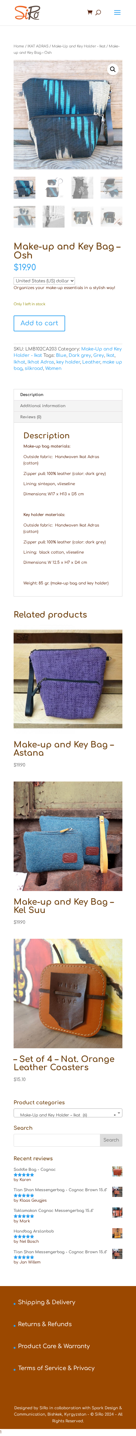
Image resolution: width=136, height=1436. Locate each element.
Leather (91, 362)
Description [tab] (31, 395)
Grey (98, 355)
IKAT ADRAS (38, 46)
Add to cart (39, 323)
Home (19, 46)
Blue (61, 355)
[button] (113, 69)
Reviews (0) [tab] (30, 417)
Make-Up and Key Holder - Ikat (78, 46)
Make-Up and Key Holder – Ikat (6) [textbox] (66, 1115)
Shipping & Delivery (46, 1302)
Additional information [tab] (42, 406)
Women (53, 368)
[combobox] (68, 1112)
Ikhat (19, 362)
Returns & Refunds (45, 1324)
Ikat (110, 355)
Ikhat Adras (41, 362)
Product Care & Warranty (54, 1346)
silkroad (34, 368)
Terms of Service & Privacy (56, 1368)
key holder (68, 362)
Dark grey (80, 355)
